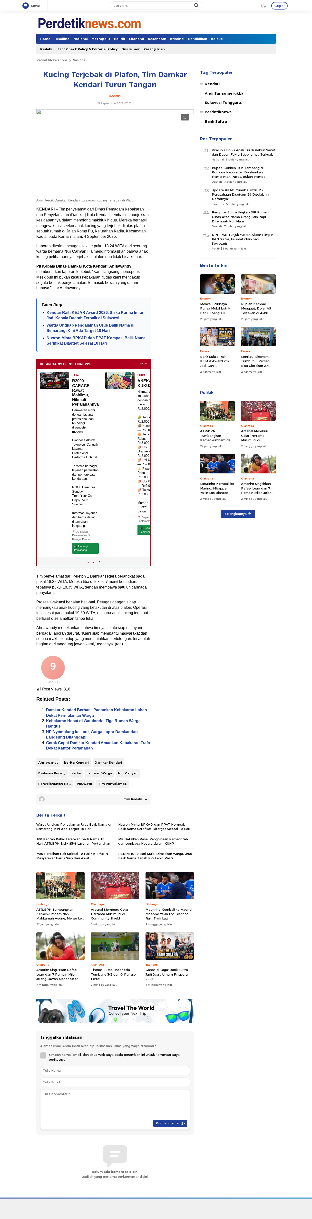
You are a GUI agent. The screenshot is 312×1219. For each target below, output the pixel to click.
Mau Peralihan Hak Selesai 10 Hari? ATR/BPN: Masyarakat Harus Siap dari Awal (72, 856)
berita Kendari (76, 762)
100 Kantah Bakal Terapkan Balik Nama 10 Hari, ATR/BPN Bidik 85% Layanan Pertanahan (73, 841)
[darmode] (263, 5)
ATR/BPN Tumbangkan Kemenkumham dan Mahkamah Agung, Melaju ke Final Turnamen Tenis (59, 916)
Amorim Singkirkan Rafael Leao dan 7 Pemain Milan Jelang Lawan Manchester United (57, 976)
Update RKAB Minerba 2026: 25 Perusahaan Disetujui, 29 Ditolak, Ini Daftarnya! (240, 194)
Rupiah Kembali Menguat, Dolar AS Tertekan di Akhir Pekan (256, 310)
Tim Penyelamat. (112, 784)
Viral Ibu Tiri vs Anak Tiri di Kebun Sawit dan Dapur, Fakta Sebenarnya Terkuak (243, 152)
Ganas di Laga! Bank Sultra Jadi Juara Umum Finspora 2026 (167, 974)
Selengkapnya (236, 513)
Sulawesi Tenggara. (223, 102)
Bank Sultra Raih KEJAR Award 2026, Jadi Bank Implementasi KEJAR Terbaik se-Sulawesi (217, 365)
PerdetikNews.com (51, 60)
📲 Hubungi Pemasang (81, 548)
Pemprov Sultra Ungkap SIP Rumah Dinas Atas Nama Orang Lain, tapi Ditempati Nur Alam (240, 216)
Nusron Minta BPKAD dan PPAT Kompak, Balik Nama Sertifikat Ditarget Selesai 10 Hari (154, 826)
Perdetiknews (218, 112)
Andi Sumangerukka (224, 93)
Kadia (76, 773)
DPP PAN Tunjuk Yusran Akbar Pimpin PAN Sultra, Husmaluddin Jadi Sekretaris (242, 239)
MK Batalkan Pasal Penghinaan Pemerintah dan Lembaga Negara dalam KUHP (153, 841)
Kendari (212, 84)
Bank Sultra (216, 121)
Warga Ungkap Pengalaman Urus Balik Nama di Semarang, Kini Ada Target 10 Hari (73, 826)
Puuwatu (84, 784)
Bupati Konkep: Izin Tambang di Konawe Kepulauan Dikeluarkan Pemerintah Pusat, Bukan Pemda (238, 172)
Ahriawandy (48, 762)
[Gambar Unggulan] (115, 113)
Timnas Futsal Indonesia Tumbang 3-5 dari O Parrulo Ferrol (113, 974)
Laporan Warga (99, 773)
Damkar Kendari (108, 762)
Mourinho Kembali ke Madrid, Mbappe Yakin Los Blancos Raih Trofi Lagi (169, 914)
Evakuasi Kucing (52, 773)
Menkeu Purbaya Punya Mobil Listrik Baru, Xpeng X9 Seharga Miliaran (215, 310)
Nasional (79, 60)
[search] (196, 5)
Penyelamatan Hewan (55, 784)
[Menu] (26, 6)
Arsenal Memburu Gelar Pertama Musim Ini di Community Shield (109, 914)
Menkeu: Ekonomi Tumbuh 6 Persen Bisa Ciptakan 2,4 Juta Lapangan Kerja (257, 363)
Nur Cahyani (128, 773)
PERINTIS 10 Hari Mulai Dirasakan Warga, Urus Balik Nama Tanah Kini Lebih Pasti (155, 856)
